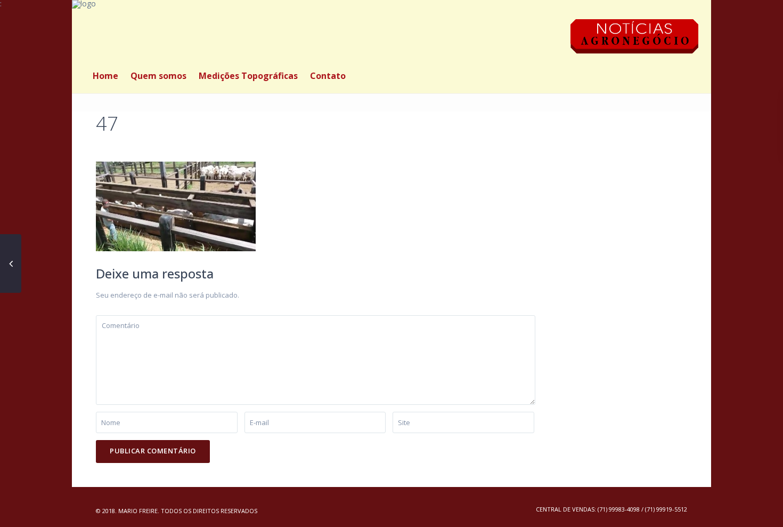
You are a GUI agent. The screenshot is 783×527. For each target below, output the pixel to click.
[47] (176, 206)
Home (105, 76)
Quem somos (158, 76)
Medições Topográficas (248, 76)
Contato (328, 76)
